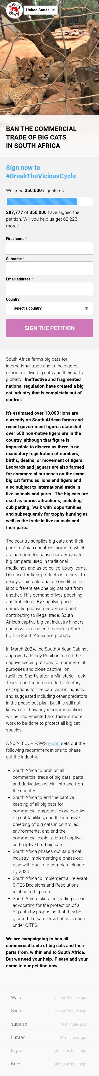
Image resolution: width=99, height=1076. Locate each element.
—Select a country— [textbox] (27, 308)
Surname (15, 259)
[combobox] (49, 308)
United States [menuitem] (38, 10)
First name (16, 238)
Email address (19, 279)
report (54, 743)
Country (12, 299)
